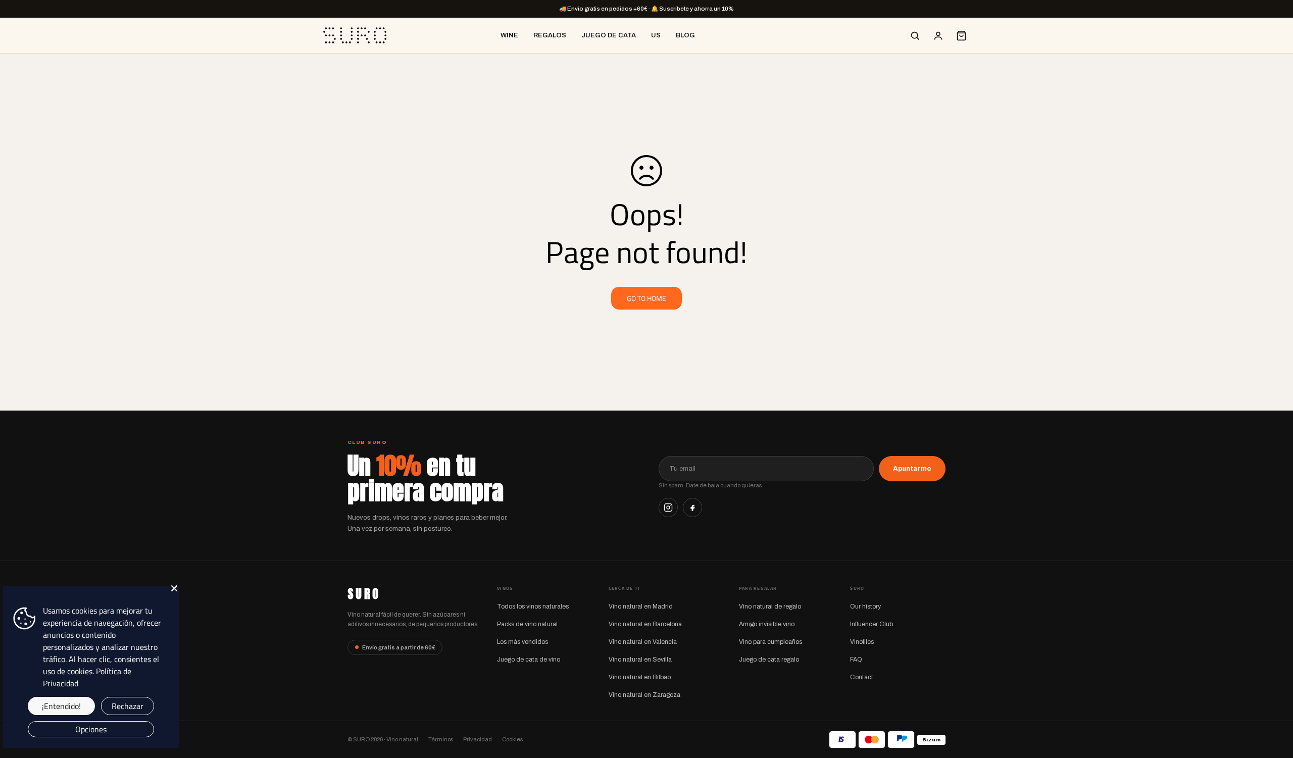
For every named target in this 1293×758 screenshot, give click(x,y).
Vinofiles (862, 641)
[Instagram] (668, 507)
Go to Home (646, 298)
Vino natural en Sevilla (640, 659)
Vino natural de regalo (770, 606)
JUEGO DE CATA (608, 35)
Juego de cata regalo (769, 659)
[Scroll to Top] (1273, 703)
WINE (509, 35)
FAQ (856, 659)
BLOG (685, 35)
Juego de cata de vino (528, 659)
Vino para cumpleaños (770, 641)
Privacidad (477, 739)
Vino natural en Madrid (641, 606)
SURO (363, 594)
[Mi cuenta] (938, 35)
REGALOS (549, 35)
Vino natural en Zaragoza (644, 694)
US (656, 35)
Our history (865, 606)
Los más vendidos (522, 641)
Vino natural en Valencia (643, 641)
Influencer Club (871, 624)
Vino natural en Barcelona (645, 624)
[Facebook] (692, 507)
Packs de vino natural (527, 624)
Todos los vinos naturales (533, 606)
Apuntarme (912, 468)
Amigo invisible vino (766, 624)
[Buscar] (914, 35)
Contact (861, 677)
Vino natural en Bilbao (640, 677)
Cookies (512, 739)
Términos (440, 739)
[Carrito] (961, 35)
